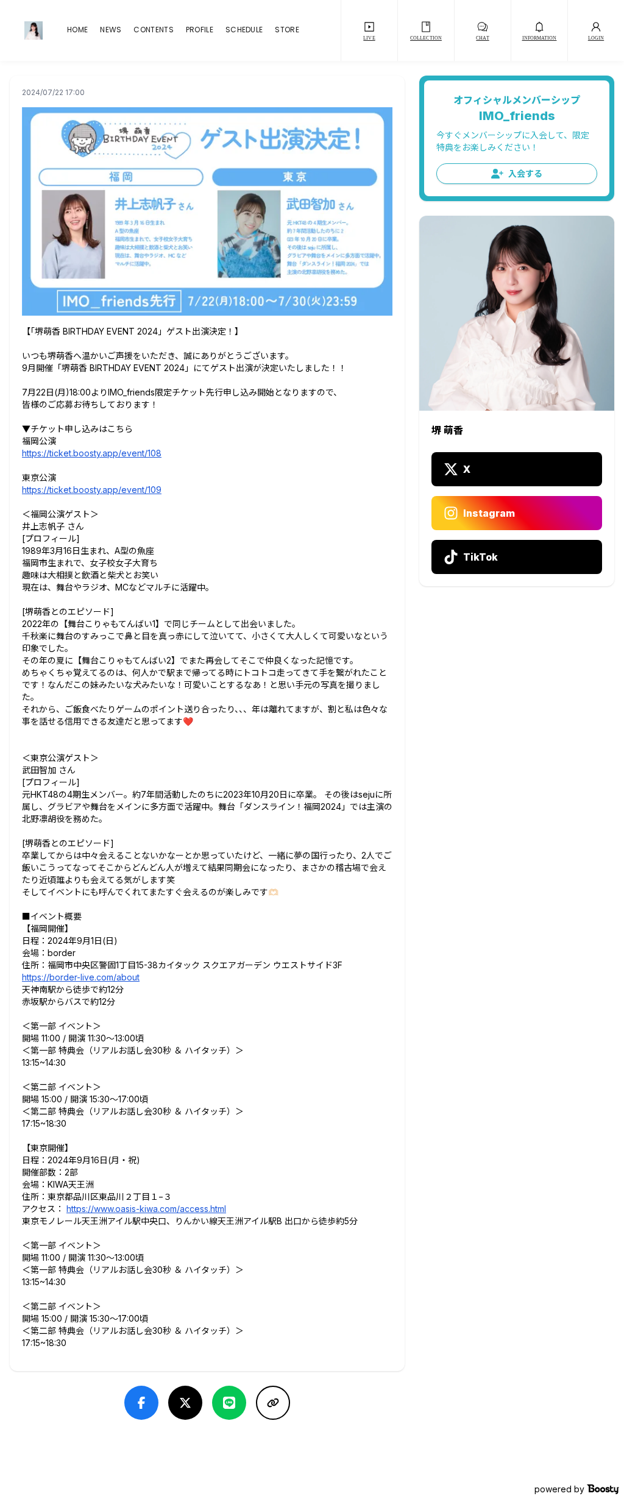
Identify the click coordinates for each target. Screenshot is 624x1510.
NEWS (110, 30)
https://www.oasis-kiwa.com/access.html (146, 1208)
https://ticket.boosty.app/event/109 (91, 489)
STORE (287, 30)
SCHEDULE (244, 30)
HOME (77, 30)
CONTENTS (153, 30)
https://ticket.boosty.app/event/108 (91, 453)
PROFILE (199, 30)
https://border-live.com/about (81, 977)
